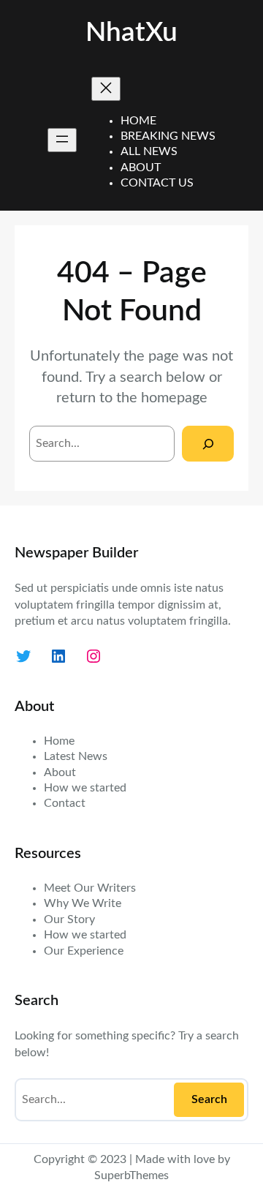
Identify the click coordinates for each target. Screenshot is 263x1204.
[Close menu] (106, 89)
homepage (174, 398)
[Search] (208, 444)
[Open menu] (62, 140)
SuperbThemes (131, 1175)
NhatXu (131, 33)
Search (209, 1099)
